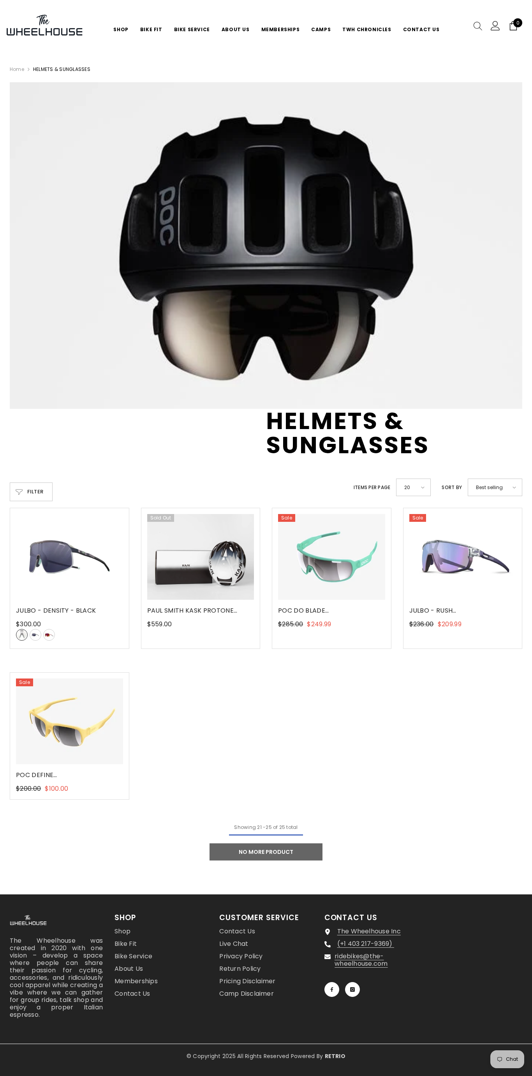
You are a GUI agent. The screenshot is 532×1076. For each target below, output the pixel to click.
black (22, 635)
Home (17, 69)
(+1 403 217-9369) (365, 943)
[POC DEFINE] (69, 721)
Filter (35, 491)
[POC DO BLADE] (331, 557)
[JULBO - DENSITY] (69, 557)
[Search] (477, 25)
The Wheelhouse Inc (369, 931)
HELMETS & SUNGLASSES (61, 69)
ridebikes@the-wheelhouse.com (361, 959)
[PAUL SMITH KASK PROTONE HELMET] (200, 557)
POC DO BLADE (325, 610)
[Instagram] (352, 989)
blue (35, 635)
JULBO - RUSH (456, 610)
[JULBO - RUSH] (462, 557)
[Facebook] (331, 989)
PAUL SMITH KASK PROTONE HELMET (190, 610)
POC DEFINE (69, 775)
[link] (266, 245)
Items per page (372, 487)
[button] (413, 487)
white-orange (49, 635)
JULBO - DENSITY (56, 610)
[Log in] (495, 25)
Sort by (452, 487)
